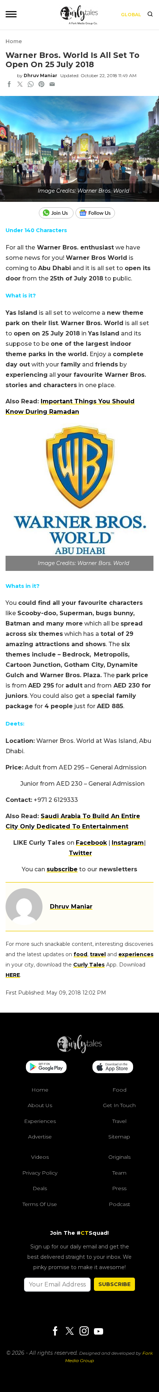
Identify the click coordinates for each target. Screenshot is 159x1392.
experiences (135, 954)
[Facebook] (55, 1331)
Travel (119, 1121)
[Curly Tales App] (46, 1068)
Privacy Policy (39, 1172)
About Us (40, 1105)
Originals (119, 1157)
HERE (13, 975)
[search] (150, 15)
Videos (40, 1157)
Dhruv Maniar (40, 75)
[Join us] (57, 212)
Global (131, 14)
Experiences (40, 1121)
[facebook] (9, 85)
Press (119, 1188)
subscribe (62, 869)
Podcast (119, 1204)
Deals (40, 1188)
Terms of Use (40, 1204)
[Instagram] (84, 1331)
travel (98, 954)
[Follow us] (98, 212)
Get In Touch (119, 1105)
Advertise (40, 1136)
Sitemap (119, 1136)
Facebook (91, 842)
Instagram (128, 842)
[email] (52, 85)
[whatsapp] (31, 85)
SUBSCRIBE (114, 1284)
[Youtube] (98, 1331)
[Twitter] (69, 1331)
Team (119, 1172)
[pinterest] (41, 85)
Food (119, 1089)
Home (14, 41)
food (80, 954)
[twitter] (20, 85)
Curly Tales (89, 964)
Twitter (80, 853)
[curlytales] (79, 1051)
